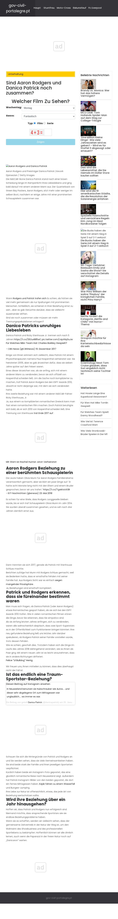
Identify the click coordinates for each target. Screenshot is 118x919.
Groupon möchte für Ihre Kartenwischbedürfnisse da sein (96, 342)
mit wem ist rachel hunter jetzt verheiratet (31, 461)
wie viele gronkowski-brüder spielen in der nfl (94, 432)
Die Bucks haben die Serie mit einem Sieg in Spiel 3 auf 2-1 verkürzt (95, 243)
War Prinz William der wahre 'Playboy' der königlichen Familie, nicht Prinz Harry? (93, 295)
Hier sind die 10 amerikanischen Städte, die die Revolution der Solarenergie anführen (95, 195)
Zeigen (40, 142)
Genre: (10, 115)
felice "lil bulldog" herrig (19, 660)
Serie (50, 123)
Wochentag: (14, 107)
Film (40, 123)
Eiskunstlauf (79, 7)
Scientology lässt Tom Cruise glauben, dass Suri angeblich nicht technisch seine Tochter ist (96, 368)
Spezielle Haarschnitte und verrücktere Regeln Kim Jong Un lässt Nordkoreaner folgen (95, 219)
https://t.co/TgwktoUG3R (56, 489)
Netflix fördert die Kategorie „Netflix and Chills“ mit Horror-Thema (94, 320)
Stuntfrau (49, 7)
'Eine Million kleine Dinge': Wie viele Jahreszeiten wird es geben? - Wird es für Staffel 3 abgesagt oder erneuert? (96, 144)
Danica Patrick (35, 702)
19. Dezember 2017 (46, 348)
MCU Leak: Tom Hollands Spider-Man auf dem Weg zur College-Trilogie (94, 117)
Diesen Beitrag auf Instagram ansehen (28, 684)
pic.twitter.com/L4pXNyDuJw (57, 339)
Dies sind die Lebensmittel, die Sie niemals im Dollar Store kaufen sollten (95, 171)
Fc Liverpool (95, 7)
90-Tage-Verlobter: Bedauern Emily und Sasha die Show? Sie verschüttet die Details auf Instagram (95, 270)
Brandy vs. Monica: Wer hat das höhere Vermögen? (95, 93)
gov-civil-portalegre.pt (59, 897)
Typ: (31, 123)
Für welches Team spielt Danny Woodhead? (95, 413)
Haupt (37, 7)
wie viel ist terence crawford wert (92, 423)
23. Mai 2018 (45, 493)
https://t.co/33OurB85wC (27, 339)
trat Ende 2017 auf (43, 413)
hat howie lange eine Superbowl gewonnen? (94, 395)
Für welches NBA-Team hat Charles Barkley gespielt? (36, 343)
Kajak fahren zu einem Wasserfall (57, 783)
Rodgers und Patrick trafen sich (29, 298)
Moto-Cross (64, 7)
